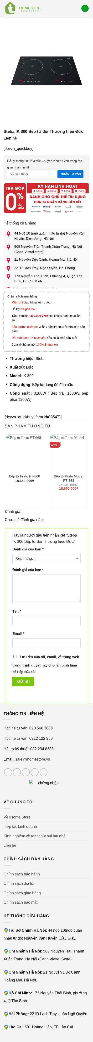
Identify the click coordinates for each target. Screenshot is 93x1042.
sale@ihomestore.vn (32, 759)
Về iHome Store (17, 817)
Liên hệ (10, 845)
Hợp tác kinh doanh (20, 826)
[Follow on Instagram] (17, 772)
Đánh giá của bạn (28, 549)
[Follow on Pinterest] (44, 772)
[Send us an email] (35, 772)
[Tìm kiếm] (76, 8)
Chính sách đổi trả (19, 883)
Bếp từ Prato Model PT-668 (68, 478)
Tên (16, 611)
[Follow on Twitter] (26, 772)
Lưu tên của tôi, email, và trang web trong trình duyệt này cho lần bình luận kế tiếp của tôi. (45, 664)
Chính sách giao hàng (22, 893)
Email (18, 634)
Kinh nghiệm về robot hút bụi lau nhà (35, 836)
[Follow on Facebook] (8, 772)
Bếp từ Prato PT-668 (24, 476)
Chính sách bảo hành (22, 874)
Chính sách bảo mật (20, 902)
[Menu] (85, 8)
